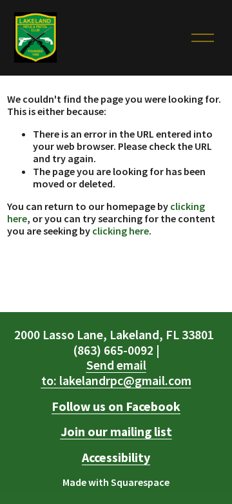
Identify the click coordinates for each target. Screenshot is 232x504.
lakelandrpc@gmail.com (116, 373)
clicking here (120, 230)
